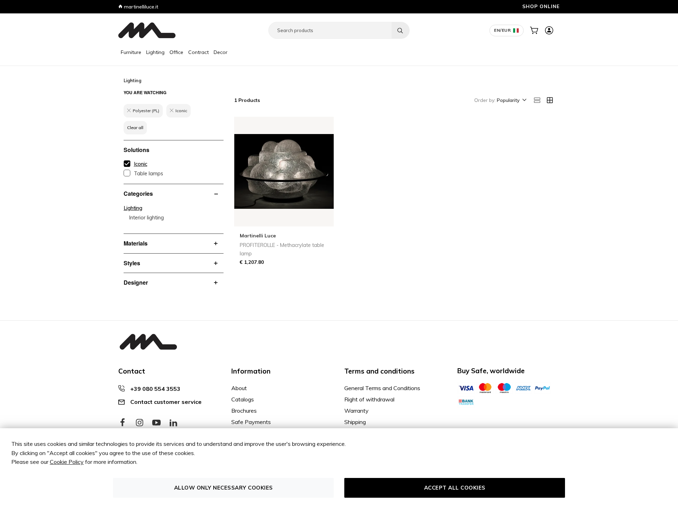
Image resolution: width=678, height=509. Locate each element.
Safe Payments (251, 422)
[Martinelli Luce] (147, 30)
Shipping (355, 422)
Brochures (244, 410)
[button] (511, 100)
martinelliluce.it (140, 7)
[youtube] (156, 423)
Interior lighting (146, 217)
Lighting (155, 52)
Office (176, 52)
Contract (198, 52)
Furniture (131, 52)
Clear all (135, 127)
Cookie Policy (67, 461)
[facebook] (122, 423)
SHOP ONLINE (541, 6)
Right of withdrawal (369, 399)
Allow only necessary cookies (223, 487)
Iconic (140, 164)
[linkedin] (173, 423)
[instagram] (139, 423)
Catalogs (242, 399)
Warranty (356, 410)
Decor (220, 52)
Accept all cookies (455, 487)
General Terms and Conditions (382, 388)
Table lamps (148, 173)
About (239, 388)
